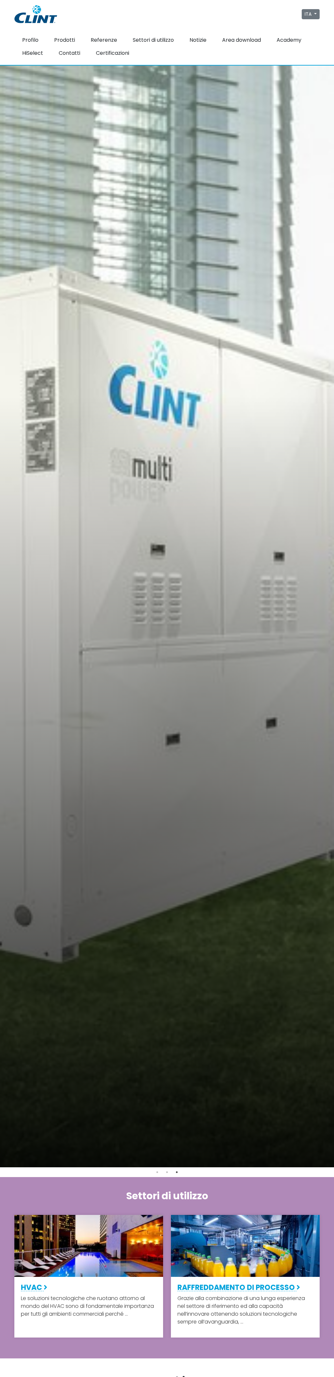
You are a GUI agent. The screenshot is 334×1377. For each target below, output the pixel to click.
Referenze (104, 40)
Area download (241, 40)
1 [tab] (157, 1172)
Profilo (30, 40)
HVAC (32, 1287)
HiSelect (32, 53)
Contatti (69, 53)
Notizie (198, 40)
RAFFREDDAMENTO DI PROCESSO (236, 1287)
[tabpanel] (167, 616)
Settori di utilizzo (153, 40)
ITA (309, 14)
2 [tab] (167, 1172)
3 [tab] (177, 1172)
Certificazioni (112, 53)
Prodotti (64, 40)
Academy (289, 40)
